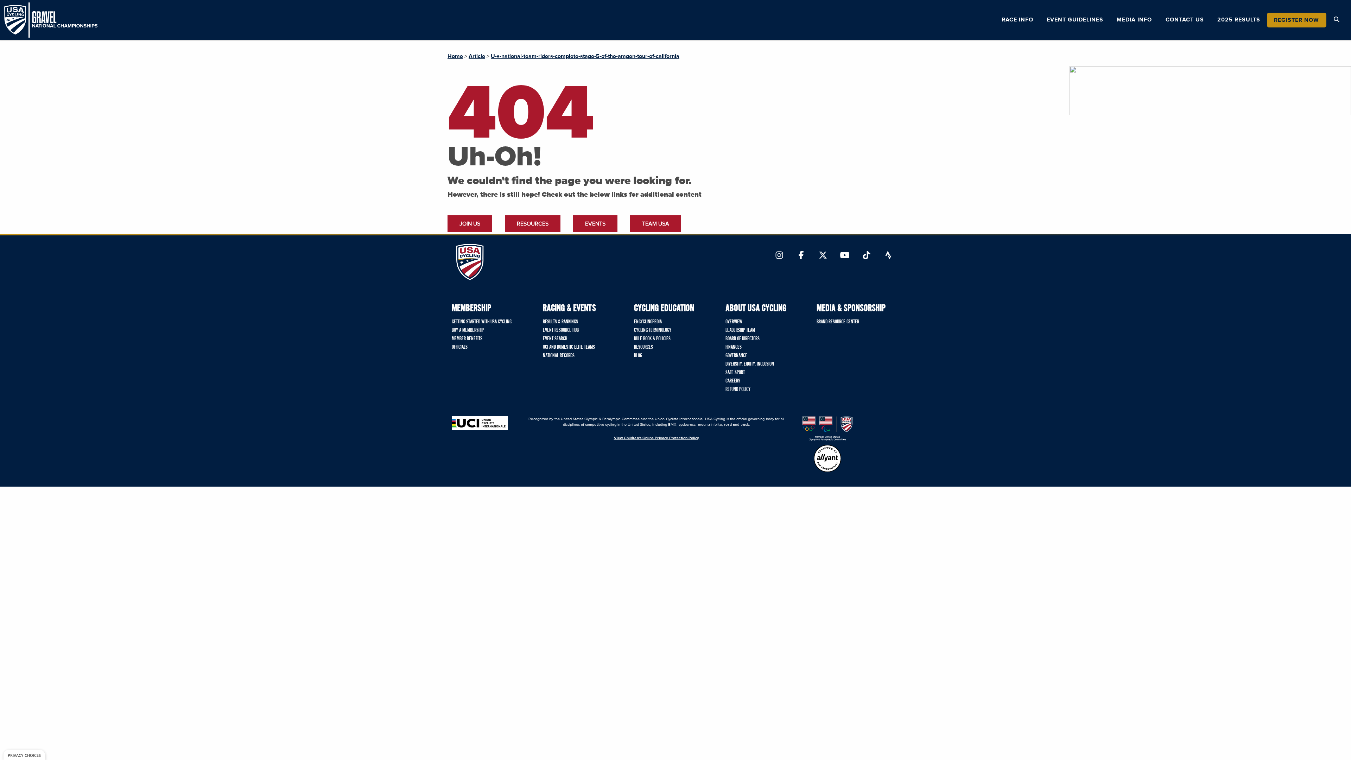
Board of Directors (742, 338)
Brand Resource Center (838, 321)
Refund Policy (737, 389)
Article (477, 56)
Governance (736, 355)
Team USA (655, 224)
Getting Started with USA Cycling (482, 321)
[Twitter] (823, 256)
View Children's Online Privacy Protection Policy (656, 438)
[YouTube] (844, 256)
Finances (733, 347)
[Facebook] (801, 256)
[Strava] (888, 256)
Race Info (1017, 20)
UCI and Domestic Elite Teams (569, 347)
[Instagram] (779, 256)
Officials (460, 347)
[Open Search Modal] (1336, 20)
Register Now (1296, 20)
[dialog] (24, 755)
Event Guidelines (1075, 20)
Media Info (1134, 20)
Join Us (469, 224)
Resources (532, 224)
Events (595, 224)
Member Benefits (467, 338)
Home (455, 56)
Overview (733, 321)
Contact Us (1185, 20)
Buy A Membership (468, 330)
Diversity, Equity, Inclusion (749, 364)
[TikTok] (866, 256)
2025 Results (1238, 20)
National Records (559, 355)
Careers (732, 381)
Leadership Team (740, 330)
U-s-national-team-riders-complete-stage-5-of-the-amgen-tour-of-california (585, 56)
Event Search (555, 338)
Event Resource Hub (561, 330)
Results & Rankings (560, 321)
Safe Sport (735, 372)
